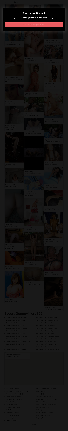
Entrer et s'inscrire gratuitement (34, 25)
